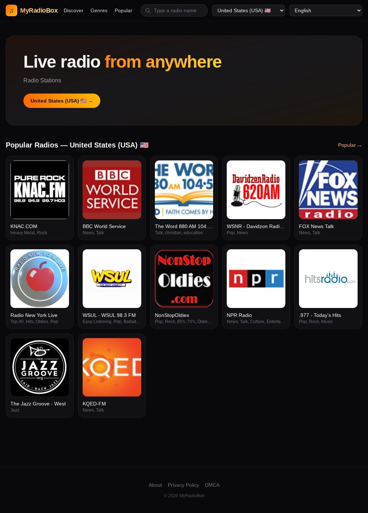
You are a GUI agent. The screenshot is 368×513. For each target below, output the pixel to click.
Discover (73, 10)
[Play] (59, 169)
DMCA (212, 485)
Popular (123, 10)
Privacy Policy (183, 485)
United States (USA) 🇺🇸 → (62, 101)
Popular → (350, 145)
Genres (99, 10)
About (155, 485)
